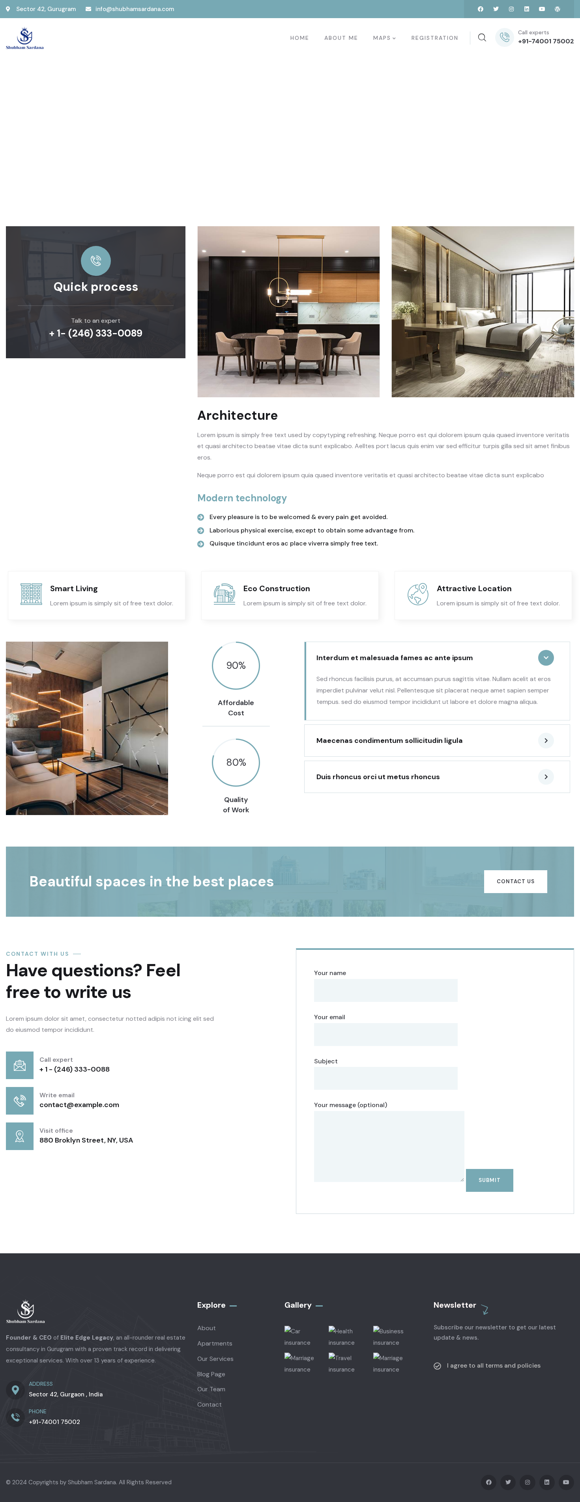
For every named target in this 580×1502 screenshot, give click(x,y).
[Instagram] (511, 9)
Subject (326, 1061)
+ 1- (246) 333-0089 (95, 333)
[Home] (25, 38)
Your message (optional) (350, 1105)
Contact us (516, 881)
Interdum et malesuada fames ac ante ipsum (394, 658)
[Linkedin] (526, 9)
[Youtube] (542, 9)
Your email (329, 1017)
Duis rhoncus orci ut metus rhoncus (378, 777)
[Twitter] (496, 9)
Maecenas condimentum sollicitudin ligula (389, 740)
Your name (330, 973)
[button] (569, 311)
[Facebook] (480, 9)
